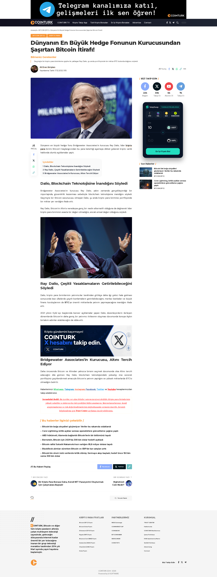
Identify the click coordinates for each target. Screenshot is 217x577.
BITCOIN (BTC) (44, 30)
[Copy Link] (180, 69)
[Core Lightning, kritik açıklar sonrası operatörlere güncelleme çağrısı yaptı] (146, 184)
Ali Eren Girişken (47, 67)
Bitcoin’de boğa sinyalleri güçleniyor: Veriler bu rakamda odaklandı (76, 426)
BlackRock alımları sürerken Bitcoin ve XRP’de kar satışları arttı (74, 449)
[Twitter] (170, 23)
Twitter (100, 389)
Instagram (80, 389)
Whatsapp (58, 389)
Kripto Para (54, 36)
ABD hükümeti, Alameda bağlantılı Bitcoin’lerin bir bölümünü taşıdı (76, 435)
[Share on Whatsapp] (177, 69)
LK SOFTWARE (113, 574)
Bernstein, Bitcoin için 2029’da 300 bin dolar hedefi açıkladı (72, 440)
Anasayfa (34, 30)
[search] (177, 22)
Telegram (69, 389)
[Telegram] (173, 23)
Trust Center (82, 411)
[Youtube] (169, 89)
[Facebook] (167, 23)
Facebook (91, 389)
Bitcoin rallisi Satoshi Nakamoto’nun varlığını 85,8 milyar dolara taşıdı (77, 444)
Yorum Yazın (122, 498)
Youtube (111, 389)
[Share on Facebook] (169, 69)
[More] (184, 69)
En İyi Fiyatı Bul (163, 151)
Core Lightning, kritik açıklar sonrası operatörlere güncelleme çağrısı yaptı (80, 431)
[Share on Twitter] (173, 69)
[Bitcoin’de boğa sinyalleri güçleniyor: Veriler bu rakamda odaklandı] (146, 172)
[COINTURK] (42, 23)
